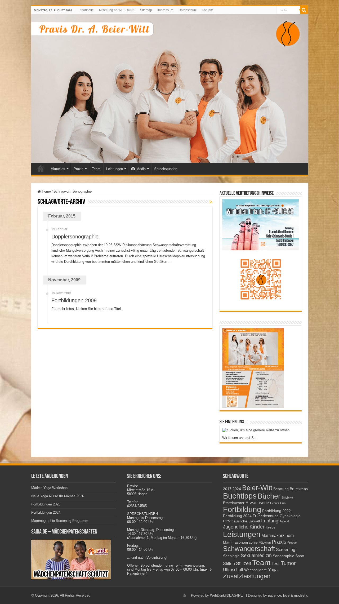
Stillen (229, 563)
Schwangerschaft (249, 548)
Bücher (269, 496)
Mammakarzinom (277, 535)
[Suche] (304, 10)
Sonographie (283, 556)
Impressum (165, 10)
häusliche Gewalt (245, 521)
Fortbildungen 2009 (74, 300)
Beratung (281, 489)
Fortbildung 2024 (237, 516)
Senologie (231, 556)
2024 (237, 489)
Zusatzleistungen (246, 576)
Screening (285, 549)
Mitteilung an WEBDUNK (117, 10)
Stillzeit (243, 563)
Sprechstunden (165, 169)
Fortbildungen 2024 (45, 512)
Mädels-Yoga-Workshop (49, 488)
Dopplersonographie (75, 236)
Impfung (269, 520)
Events (274, 503)
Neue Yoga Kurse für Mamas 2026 (57, 496)
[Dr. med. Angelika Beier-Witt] (169, 88)
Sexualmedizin (256, 555)
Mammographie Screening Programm (59, 521)
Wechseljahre (255, 570)
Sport (299, 556)
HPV (226, 521)
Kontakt (207, 10)
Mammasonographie (240, 542)
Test (275, 563)
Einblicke (287, 497)
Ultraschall (233, 569)
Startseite (87, 10)
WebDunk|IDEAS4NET (227, 595)
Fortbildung (242, 509)
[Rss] (184, 595)
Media (141, 169)
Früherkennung (266, 516)
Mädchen (265, 542)
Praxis (78, 169)
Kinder (257, 527)
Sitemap (146, 10)
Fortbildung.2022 (276, 511)
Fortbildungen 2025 (45, 504)
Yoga (273, 569)
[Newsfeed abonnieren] (210, 202)
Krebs (270, 527)
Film (283, 503)
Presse (292, 542)
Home (41, 168)
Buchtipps (240, 496)
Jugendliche (235, 527)
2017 (227, 489)
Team (96, 169)
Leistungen (114, 169)
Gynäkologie (290, 516)
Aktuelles (58, 169)
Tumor (288, 563)
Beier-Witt (257, 487)
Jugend (284, 521)
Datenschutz (188, 10)
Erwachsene (257, 502)
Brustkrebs (299, 489)
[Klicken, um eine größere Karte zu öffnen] (255, 430)
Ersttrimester (233, 503)
